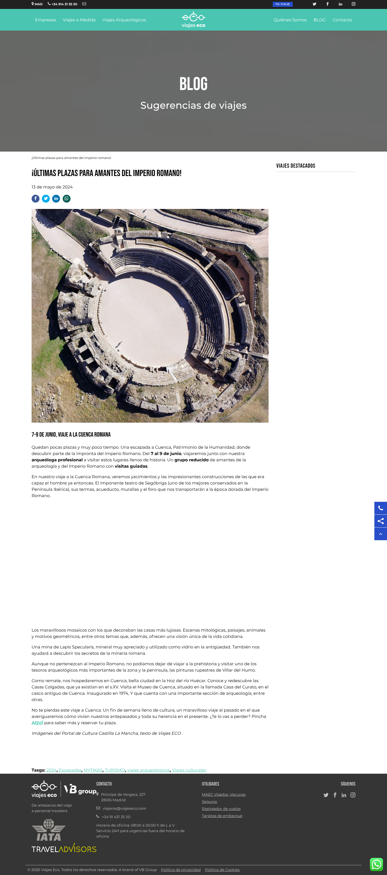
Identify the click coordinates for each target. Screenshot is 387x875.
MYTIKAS (93, 770)
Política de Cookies (222, 870)
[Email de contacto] (84, 4)
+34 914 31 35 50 (64, 4)
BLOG (320, 20)
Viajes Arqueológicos (124, 20)
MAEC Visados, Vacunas (224, 795)
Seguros (209, 802)
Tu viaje (282, 4)
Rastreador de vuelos (221, 809)
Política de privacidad (181, 870)
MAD (38, 4)
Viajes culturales (189, 770)
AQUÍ (37, 723)
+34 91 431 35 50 (116, 817)
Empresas (45, 20)
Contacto (342, 20)
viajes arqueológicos (148, 770)
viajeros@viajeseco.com (124, 809)
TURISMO (115, 770)
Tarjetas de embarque (222, 816)
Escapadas (70, 770)
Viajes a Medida (79, 20)
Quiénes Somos (290, 20)
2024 (51, 770)
